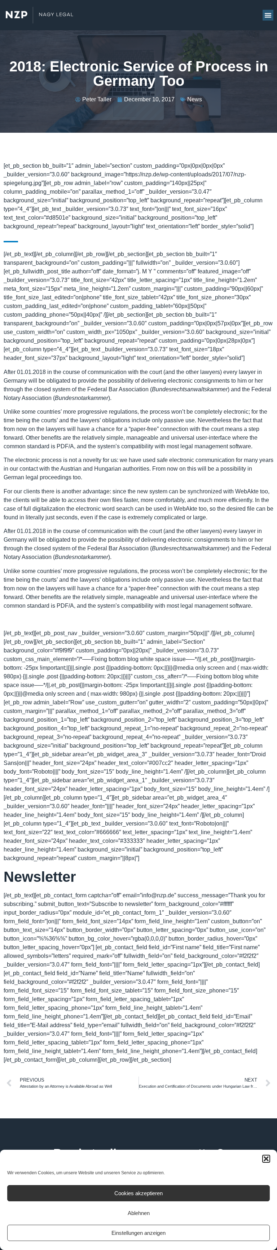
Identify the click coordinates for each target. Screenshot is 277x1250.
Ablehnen (139, 1213)
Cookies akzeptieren (138, 1193)
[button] (266, 1158)
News (194, 99)
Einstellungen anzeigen (138, 1233)
